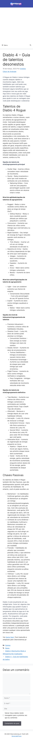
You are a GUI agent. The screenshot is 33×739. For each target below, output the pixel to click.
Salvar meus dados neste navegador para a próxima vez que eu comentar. (16, 715)
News (7, 648)
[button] (30, 45)
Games (7, 645)
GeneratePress (16, 736)
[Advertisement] (16, 25)
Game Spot (10, 637)
